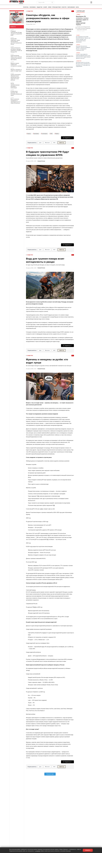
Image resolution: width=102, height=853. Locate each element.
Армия (49, 7)
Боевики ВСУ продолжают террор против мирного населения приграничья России (16, 41)
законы (29, 133)
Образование (71, 7)
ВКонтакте (47, 142)
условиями (37, 851)
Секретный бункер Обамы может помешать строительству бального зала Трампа (16, 57)
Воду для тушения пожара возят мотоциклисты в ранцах (16, 64)
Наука (77, 7)
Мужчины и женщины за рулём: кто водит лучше (16, 70)
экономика (36, 133)
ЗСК (51, 133)
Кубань (57, 133)
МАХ (54, 142)
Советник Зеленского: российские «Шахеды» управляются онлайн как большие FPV (16, 49)
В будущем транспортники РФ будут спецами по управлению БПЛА (16, 33)
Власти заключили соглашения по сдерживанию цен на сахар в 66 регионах (15, 101)
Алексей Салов (41, 161)
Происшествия (56, 7)
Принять (87, 850)
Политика (26, 7)
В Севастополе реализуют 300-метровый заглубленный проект (16, 93)
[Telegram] (84, 2)
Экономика (32, 7)
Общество (39, 7)
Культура (64, 7)
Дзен (40, 142)
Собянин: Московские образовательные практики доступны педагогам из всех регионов (16, 77)
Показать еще (50, 774)
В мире (45, 7)
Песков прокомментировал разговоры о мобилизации (15, 85)
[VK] (87, 2)
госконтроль (44, 133)
